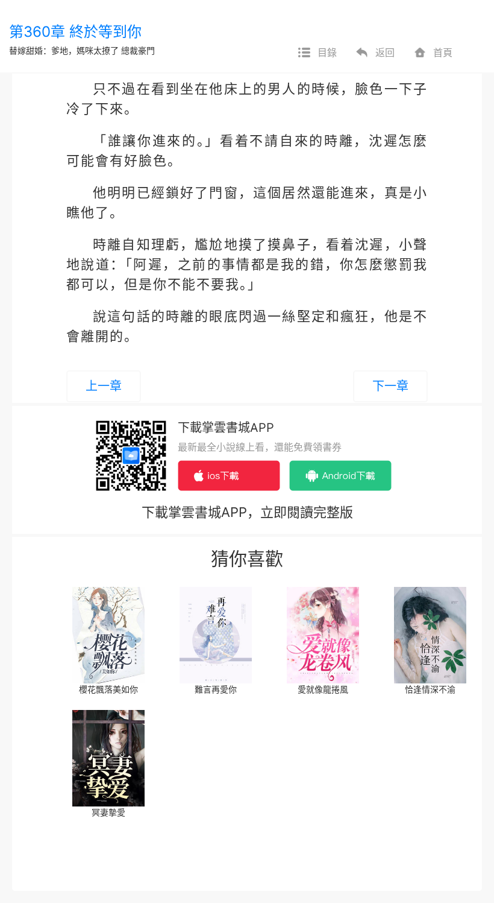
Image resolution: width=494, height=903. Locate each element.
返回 (385, 52)
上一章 (104, 386)
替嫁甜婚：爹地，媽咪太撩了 (64, 50)
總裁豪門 (138, 50)
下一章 (390, 386)
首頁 (442, 52)
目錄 (327, 52)
